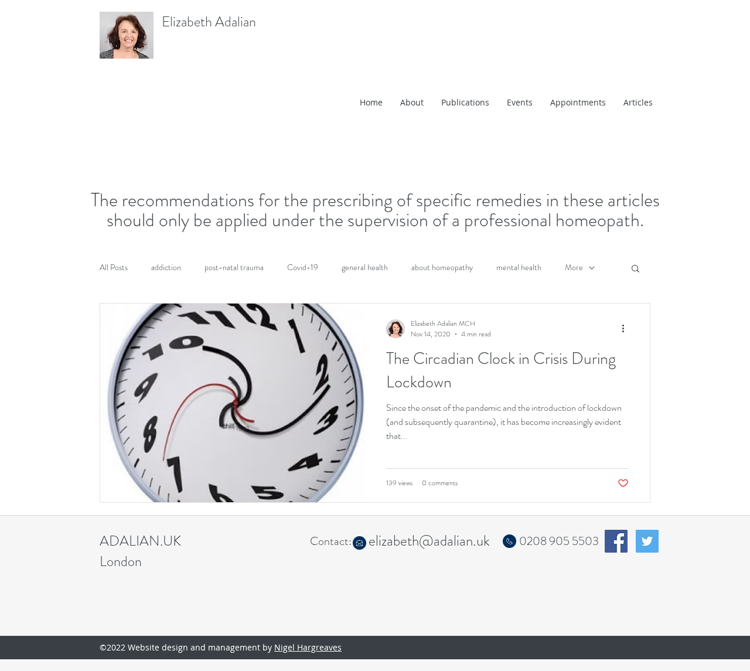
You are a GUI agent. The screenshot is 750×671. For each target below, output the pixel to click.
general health (365, 267)
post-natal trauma (234, 267)
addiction (166, 267)
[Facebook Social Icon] (616, 541)
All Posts (114, 267)
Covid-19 (302, 267)
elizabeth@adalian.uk (429, 540)
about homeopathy (442, 267)
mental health (518, 267)
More (574, 267)
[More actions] (627, 329)
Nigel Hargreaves (308, 647)
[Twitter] (647, 541)
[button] (635, 269)
